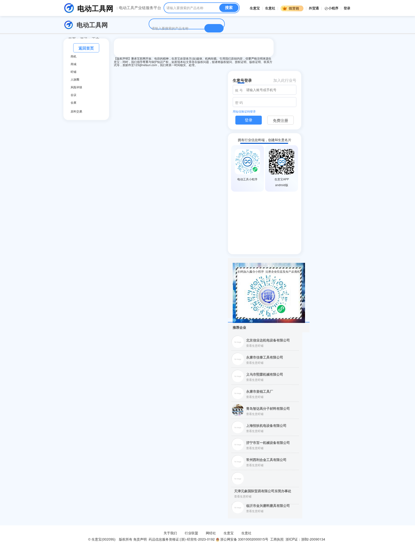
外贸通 (314, 8)
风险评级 (76, 87)
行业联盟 (191, 532)
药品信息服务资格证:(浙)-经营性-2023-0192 (181, 539)
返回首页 (86, 48)
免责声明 (140, 539)
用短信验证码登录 (244, 111)
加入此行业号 (284, 80)
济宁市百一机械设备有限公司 (268, 442)
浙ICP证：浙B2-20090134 (306, 539)
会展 (73, 102)
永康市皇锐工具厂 (259, 391)
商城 (73, 64)
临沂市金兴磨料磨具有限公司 (268, 505)
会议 (73, 94)
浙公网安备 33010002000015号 (243, 539)
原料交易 (76, 111)
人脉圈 (75, 79)
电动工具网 (95, 8)
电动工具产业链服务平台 (140, 8)
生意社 (270, 8)
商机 (73, 56)
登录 (347, 8)
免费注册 (280, 120)
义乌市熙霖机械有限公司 (264, 374)
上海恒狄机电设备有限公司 (266, 425)
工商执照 (277, 539)
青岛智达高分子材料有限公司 (268, 408)
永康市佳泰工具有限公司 (264, 357)
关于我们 (170, 532)
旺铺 (73, 71)
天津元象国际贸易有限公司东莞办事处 (262, 490)
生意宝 (255, 8)
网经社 (211, 532)
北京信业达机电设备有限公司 (268, 340)
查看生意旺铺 (254, 345)
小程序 (333, 8)
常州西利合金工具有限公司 (266, 459)
